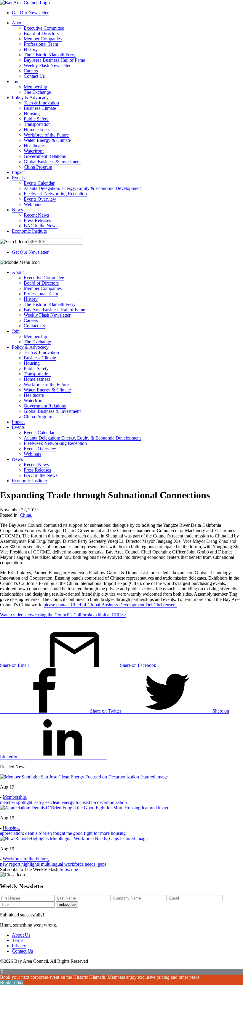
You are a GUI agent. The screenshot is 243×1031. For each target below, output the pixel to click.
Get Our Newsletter (30, 12)
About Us (21, 935)
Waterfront (34, 150)
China (26, 515)
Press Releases (37, 220)
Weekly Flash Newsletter (47, 65)
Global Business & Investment (52, 161)
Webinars (32, 204)
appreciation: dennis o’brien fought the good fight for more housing (63, 833)
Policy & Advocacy (30, 97)
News (17, 209)
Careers (31, 70)
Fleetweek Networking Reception (55, 193)
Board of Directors (41, 33)
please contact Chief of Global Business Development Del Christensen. (110, 604)
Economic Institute (29, 231)
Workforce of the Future (46, 134)
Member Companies (43, 38)
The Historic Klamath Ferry (50, 54)
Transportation (37, 124)
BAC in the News (40, 225)
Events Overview (40, 199)
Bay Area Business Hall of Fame (54, 60)
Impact (18, 172)
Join (16, 81)
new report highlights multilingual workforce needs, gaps (53, 864)
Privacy (19, 945)
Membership (35, 86)
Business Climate (40, 108)
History (31, 49)
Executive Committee (44, 28)
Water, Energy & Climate (47, 140)
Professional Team (41, 44)
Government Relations (45, 156)
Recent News (36, 215)
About (18, 22)
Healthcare (34, 145)
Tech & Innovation (41, 102)
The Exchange (37, 92)
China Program (38, 166)
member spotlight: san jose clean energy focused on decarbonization (63, 802)
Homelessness (37, 129)
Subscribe (69, 869)
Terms (17, 940)
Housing (32, 113)
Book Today (11, 982)
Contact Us (34, 76)
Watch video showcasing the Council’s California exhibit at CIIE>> (63, 614)
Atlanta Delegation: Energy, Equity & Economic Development (82, 188)
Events (18, 177)
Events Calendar (39, 182)
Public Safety (36, 118)
